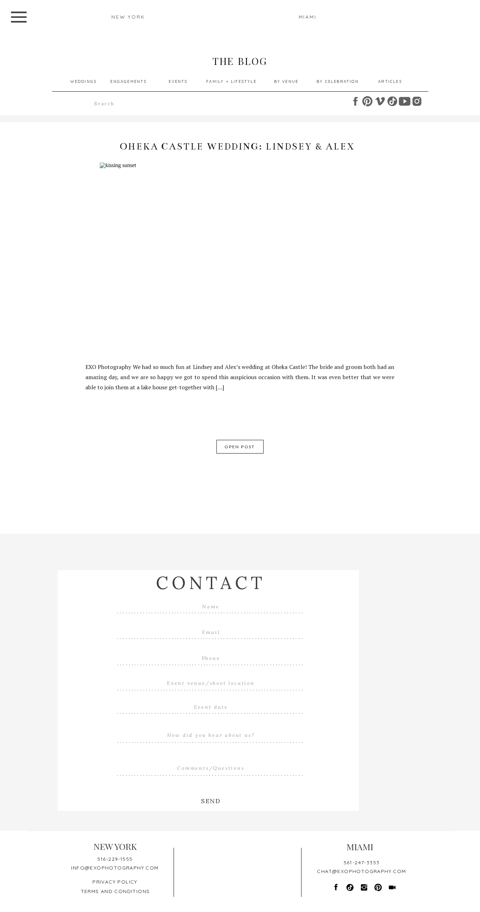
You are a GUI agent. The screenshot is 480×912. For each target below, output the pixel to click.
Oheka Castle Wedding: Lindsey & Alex (237, 146)
